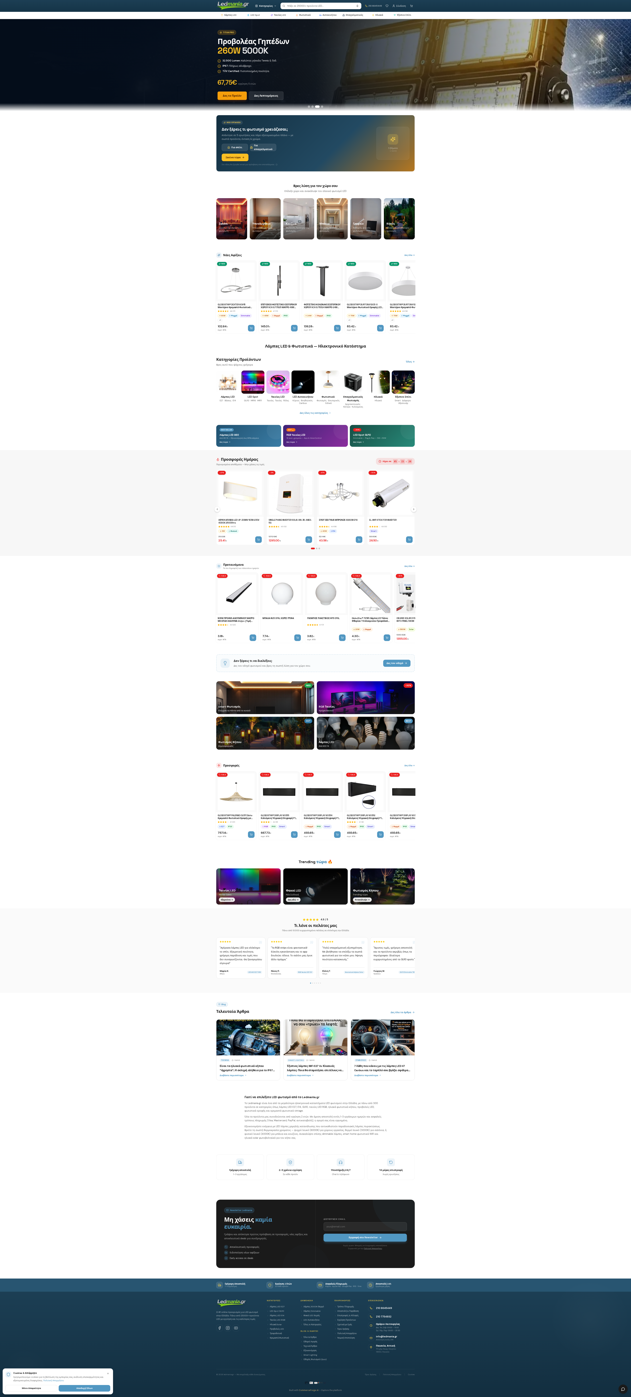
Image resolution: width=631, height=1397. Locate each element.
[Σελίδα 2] (316, 548)
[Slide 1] (310, 106)
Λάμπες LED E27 (277, 1306)
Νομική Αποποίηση (346, 1338)
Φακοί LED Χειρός (312, 1315)
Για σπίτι (236, 147)
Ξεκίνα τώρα (233, 157)
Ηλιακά (379, 15)
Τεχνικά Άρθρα (310, 1346)
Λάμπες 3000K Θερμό (314, 1306)
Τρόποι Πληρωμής (345, 1306)
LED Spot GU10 (277, 1311)
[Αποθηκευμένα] (387, 6)
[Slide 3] (318, 106)
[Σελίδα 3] (319, 548)
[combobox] (320, 6)
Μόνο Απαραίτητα (31, 1388)
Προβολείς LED (277, 1329)
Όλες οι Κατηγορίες (312, 1324)
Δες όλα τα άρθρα (401, 1012)
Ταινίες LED (280, 15)
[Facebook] (219, 1328)
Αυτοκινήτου (330, 15)
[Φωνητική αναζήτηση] (357, 6)
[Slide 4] (322, 106)
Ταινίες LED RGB (277, 1320)
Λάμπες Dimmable (312, 1311)
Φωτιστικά (305, 15)
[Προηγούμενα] (217, 509)
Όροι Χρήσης (343, 1329)
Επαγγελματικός (354, 15)
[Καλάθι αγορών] (411, 6)
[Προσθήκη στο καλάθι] (251, 328)
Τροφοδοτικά (276, 1333)
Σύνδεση (401, 5)
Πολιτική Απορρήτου (373, 1248)
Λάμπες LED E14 (277, 1315)
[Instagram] (227, 1328)
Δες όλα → (409, 255)
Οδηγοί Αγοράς (310, 1341)
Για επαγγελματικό (263, 147)
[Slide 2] (315, 106)
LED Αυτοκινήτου (311, 1320)
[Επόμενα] (414, 509)
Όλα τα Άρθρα (310, 1337)
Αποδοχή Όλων (84, 1388)
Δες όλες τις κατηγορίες (314, 412)
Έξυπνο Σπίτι (404, 15)
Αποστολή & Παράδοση (348, 1311)
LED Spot (255, 15)
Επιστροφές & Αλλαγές (348, 1315)
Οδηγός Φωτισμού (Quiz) (315, 1359)
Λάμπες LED (230, 15)
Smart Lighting (310, 1355)
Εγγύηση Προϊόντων (346, 1320)
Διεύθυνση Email (335, 1219)
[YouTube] (236, 1328)
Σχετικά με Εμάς (344, 1324)
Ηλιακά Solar (276, 1324)
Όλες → (410, 361)
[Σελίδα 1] (313, 548)
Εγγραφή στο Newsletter (363, 1237)
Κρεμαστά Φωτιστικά (279, 1338)
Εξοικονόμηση (310, 1350)
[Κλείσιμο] (108, 1373)
